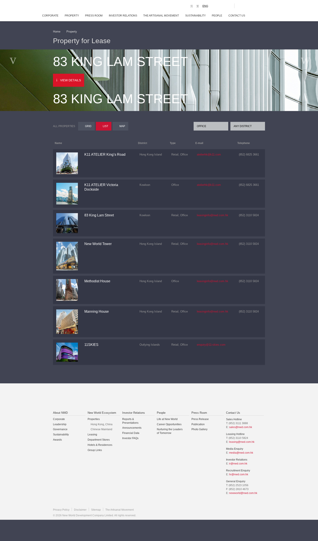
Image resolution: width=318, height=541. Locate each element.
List (105, 126)
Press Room (94, 15)
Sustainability (195, 15)
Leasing (92, 434)
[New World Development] (77, 6)
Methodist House (97, 281)
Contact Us (236, 15)
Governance (60, 429)
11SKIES (91, 345)
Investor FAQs (130, 438)
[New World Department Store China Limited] (202, 397)
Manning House (96, 311)
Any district (243, 126)
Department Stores (99, 439)
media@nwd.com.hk (241, 452)
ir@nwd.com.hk (238, 463)
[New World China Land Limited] (153, 397)
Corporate (50, 15)
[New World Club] (227, 5)
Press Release (200, 419)
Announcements (131, 427)
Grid (88, 126)
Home (56, 31)
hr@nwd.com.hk (238, 474)
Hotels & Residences (100, 444)
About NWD (60, 412)
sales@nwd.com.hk (240, 427)
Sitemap (96, 509)
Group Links (95, 450)
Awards (57, 439)
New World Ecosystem (102, 412)
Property (72, 15)
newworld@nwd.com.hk (243, 493)
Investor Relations (123, 15)
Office (201, 126)
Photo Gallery (199, 429)
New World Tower (98, 244)
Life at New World (167, 419)
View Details (70, 80)
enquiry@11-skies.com (211, 344)
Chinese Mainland (101, 429)
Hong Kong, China (101, 424)
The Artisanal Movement (161, 15)
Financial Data (130, 433)
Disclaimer (80, 509)
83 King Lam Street (99, 215)
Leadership (59, 424)
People (217, 15)
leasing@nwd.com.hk (241, 441)
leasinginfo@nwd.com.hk (212, 215)
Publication (198, 424)
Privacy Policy (61, 509)
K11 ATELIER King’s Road (104, 154)
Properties (94, 419)
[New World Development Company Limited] (110, 397)
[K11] (216, 5)
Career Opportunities (169, 424)
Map (122, 126)
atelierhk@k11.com (209, 154)
